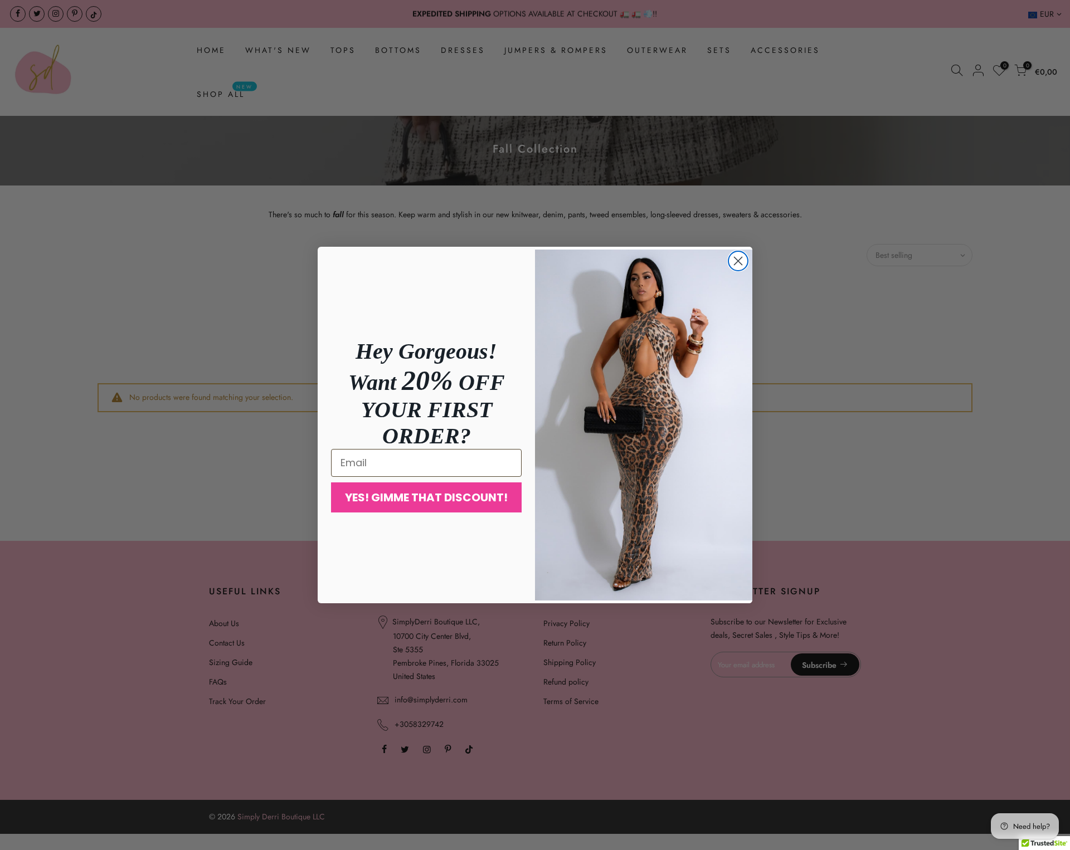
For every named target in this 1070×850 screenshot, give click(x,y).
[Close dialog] (738, 261)
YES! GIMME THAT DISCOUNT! (426, 497)
